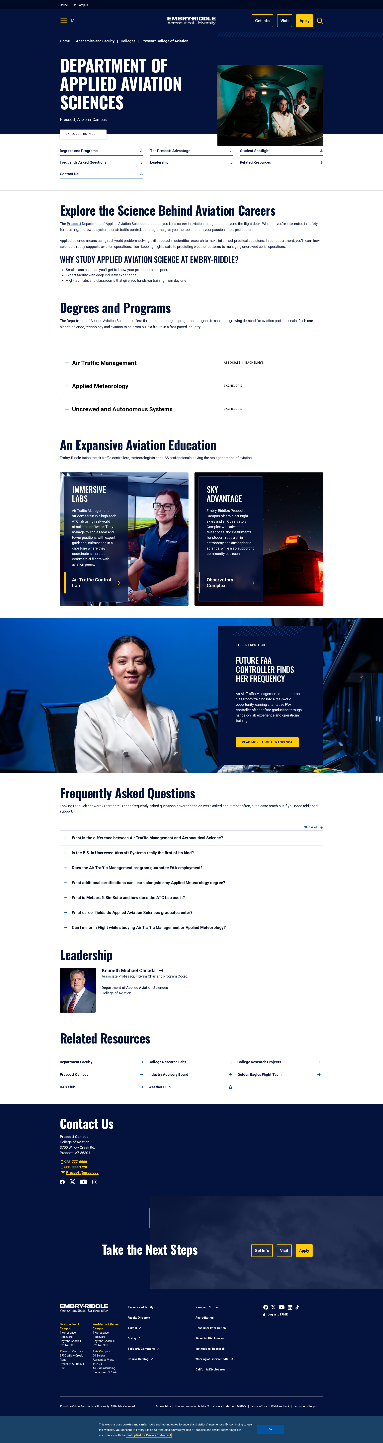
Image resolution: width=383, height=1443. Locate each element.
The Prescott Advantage (170, 151)
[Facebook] (62, 1181)
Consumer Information (210, 1328)
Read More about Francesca (267, 742)
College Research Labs (167, 1062)
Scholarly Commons (141, 1348)
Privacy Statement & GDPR (230, 1406)
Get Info (262, 20)
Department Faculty (76, 1062)
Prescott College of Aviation (164, 41)
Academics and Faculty (95, 41)
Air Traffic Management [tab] (168, 362)
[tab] (191, 837)
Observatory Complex (220, 582)
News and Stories (207, 1307)
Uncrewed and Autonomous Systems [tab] (157, 409)
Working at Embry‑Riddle (211, 1359)
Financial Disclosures (209, 1338)
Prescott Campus (74, 1074)
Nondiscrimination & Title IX (192, 1406)
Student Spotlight (255, 151)
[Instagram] (94, 1181)
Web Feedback (280, 1406)
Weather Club (160, 1087)
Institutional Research (210, 1348)
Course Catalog (138, 1359)
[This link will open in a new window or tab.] (265, 1307)
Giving (132, 1338)
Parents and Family (140, 1307)
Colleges (128, 41)
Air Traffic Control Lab (91, 582)
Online (64, 5)
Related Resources (255, 162)
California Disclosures (210, 1369)
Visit (284, 20)
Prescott (74, 224)
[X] (72, 1181)
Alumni (132, 1328)
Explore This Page (81, 134)
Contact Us (69, 174)
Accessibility (163, 1406)
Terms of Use (258, 1406)
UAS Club (67, 1087)
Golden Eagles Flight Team (259, 1074)
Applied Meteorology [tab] (157, 386)
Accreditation (204, 1317)
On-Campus (80, 5)
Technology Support (306, 1406)
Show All (311, 827)
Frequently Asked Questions (83, 162)
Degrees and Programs (79, 151)
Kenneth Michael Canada (129, 970)
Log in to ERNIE (278, 1314)
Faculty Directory (139, 1317)
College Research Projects (259, 1062)
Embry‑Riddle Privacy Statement (148, 1435)
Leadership (159, 162)
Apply (304, 1250)
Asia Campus (101, 1351)
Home (65, 41)
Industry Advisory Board (168, 1074)
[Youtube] (83, 1181)
